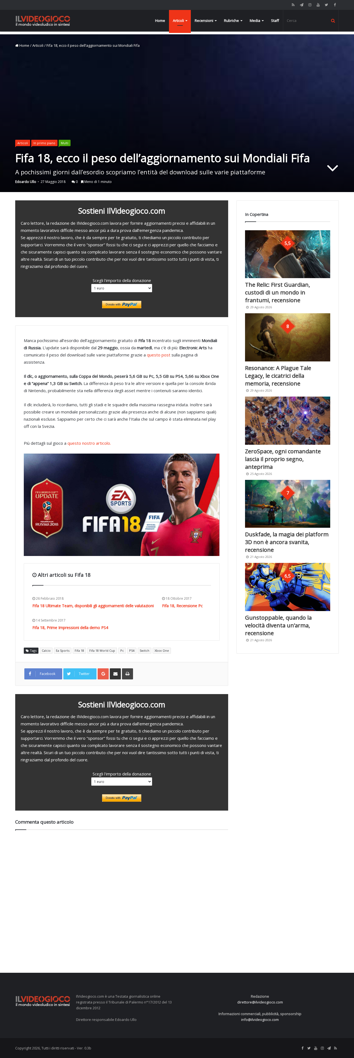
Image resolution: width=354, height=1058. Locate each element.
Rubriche (231, 20)
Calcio (46, 650)
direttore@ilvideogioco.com (260, 1002)
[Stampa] (127, 673)
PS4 (131, 650)
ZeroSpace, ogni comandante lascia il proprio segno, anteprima (283, 458)
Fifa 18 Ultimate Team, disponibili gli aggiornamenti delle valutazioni (93, 605)
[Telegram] (301, 5)
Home (160, 20)
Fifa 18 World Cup (102, 650)
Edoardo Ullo (25, 181)
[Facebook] (334, 5)
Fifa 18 (79, 650)
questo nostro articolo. (89, 443)
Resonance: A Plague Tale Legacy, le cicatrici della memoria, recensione (278, 375)
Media (255, 20)
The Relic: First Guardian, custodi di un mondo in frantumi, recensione (277, 292)
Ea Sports (62, 650)
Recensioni (204, 20)
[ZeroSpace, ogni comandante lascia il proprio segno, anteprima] (287, 421)
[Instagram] (310, 5)
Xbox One (162, 650)
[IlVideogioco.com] (43, 20)
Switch (144, 650)
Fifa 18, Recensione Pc (182, 605)
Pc (122, 650)
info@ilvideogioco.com (260, 1019)
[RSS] (293, 5)
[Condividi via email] (115, 673)
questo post (158, 355)
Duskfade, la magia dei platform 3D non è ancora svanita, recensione (287, 542)
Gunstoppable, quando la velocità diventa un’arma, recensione (278, 625)
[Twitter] (326, 5)
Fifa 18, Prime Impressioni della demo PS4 (70, 627)
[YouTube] (318, 5)
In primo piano (44, 143)
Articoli (178, 20)
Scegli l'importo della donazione (122, 280)
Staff (275, 20)
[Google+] (103, 673)
